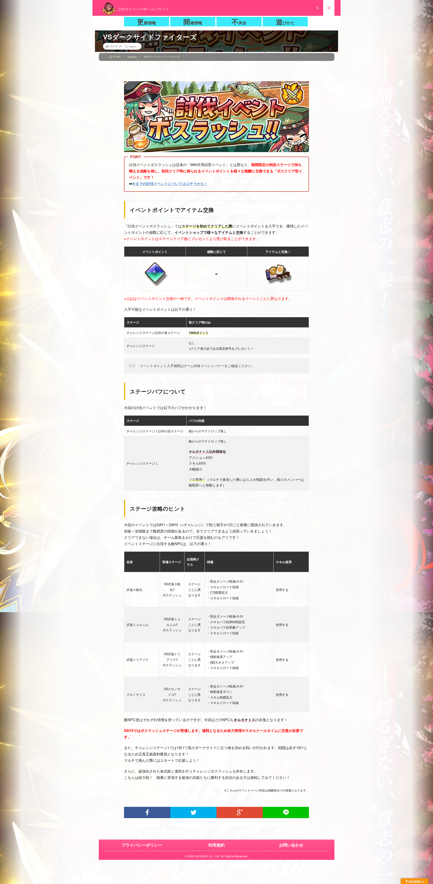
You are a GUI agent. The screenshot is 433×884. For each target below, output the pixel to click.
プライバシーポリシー (142, 845)
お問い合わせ (291, 845)
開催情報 (192, 21)
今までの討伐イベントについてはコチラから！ (170, 183)
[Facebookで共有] (147, 812)
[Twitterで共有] (193, 812)
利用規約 (216, 845)
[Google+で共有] (239, 812)
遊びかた (285, 21)
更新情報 (146, 21)
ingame (132, 46)
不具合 (239, 21)
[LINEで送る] (286, 812)
